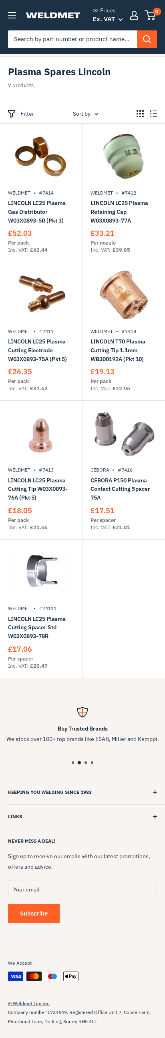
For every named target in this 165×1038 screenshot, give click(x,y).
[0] (150, 15)
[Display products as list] (153, 113)
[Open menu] (12, 15)
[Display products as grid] (140, 113)
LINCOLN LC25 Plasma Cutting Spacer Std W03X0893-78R (37, 627)
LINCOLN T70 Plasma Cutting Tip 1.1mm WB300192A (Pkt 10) (118, 350)
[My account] (134, 15)
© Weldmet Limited (29, 1003)
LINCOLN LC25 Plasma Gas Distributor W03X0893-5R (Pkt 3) (37, 211)
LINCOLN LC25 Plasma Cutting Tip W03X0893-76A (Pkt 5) (38, 489)
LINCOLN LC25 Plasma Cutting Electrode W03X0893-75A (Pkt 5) (37, 350)
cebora (100, 470)
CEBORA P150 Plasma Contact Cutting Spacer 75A (120, 489)
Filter (27, 113)
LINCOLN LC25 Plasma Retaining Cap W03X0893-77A (119, 211)
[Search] (147, 39)
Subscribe (34, 913)
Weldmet (19, 193)
